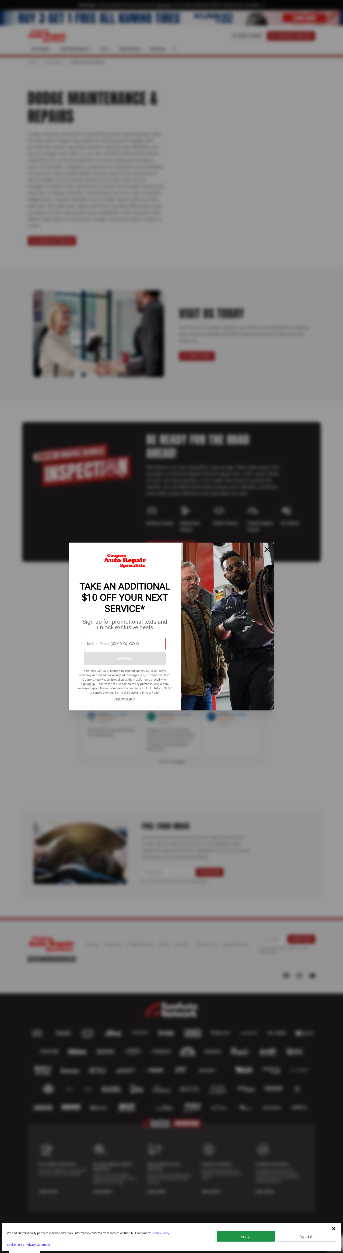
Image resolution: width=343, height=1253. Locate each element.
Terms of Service (125, 692)
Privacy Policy (150, 692)
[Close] (267, 549)
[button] (333, 1228)
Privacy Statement (38, 1245)
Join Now (125, 658)
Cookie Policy (15, 1245)
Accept (246, 1236)
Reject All (307, 1236)
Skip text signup (125, 699)
